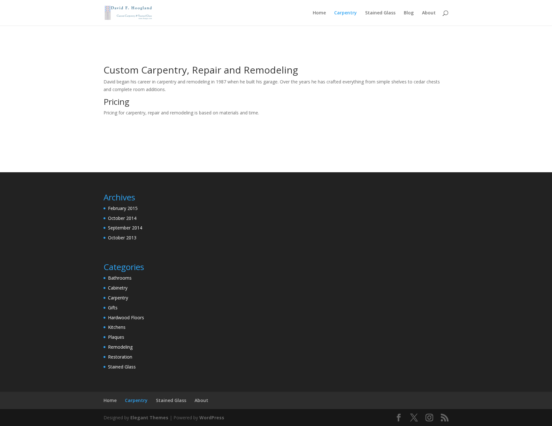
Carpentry (345, 13)
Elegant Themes (149, 417)
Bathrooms (120, 278)
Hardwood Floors (126, 317)
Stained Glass (380, 13)
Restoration (120, 357)
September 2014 (125, 228)
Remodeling (120, 347)
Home (319, 13)
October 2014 (122, 218)
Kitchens (117, 327)
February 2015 (123, 208)
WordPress (211, 417)
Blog (409, 13)
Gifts (113, 308)
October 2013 (122, 238)
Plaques (116, 337)
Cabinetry (117, 288)
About (429, 13)
